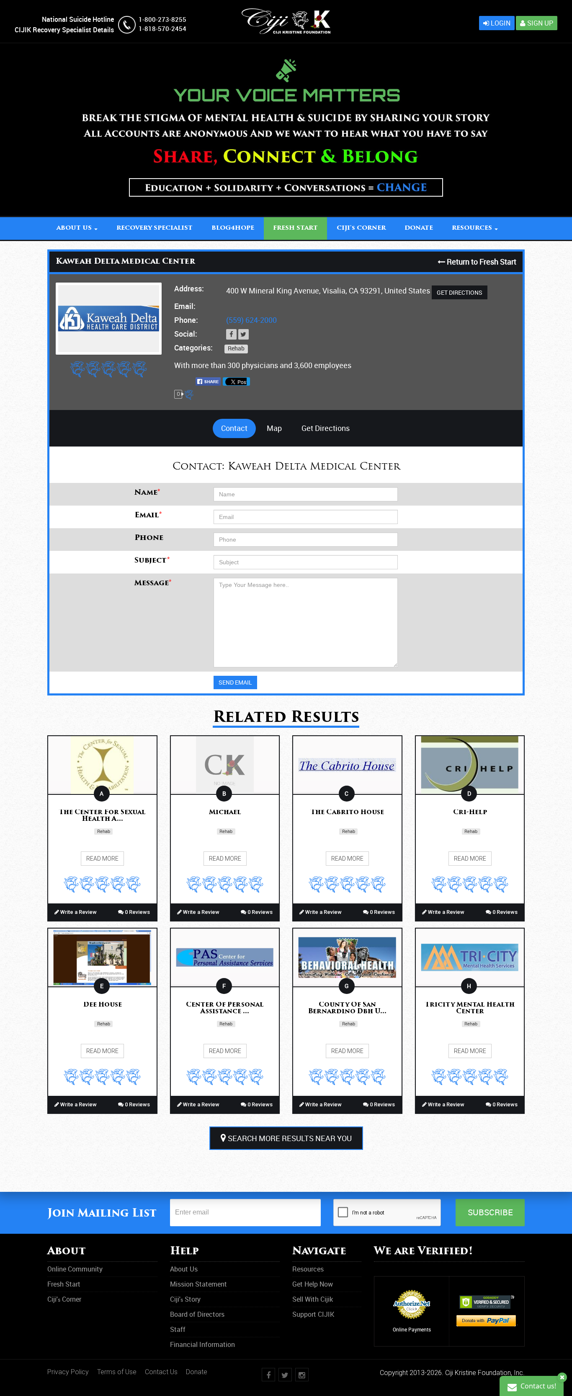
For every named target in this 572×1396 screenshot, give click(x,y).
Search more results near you (289, 1138)
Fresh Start (295, 228)
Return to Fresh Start (480, 262)
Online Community (75, 1269)
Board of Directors (197, 1314)
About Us (184, 1269)
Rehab (236, 348)
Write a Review (78, 912)
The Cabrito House (347, 813)
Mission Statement (198, 1284)
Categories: (193, 348)
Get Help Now (312, 1284)
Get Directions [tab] (325, 428)
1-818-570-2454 (162, 28)
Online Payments (412, 1329)
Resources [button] (473, 228)
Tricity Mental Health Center (470, 1008)
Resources (308, 1269)
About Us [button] (75, 228)
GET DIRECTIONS (459, 292)
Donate (196, 1372)
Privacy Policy (68, 1372)
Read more (102, 858)
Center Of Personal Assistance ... (225, 1008)
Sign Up (539, 23)
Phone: (186, 320)
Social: (185, 334)
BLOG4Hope (232, 228)
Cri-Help (470, 813)
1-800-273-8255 (162, 19)
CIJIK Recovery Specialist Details (64, 29)
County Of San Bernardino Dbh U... (347, 1008)
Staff (178, 1329)
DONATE (419, 228)
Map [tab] (274, 428)
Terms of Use (117, 1372)
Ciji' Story (185, 1299)
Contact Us (161, 1372)
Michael (225, 813)
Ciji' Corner (361, 228)
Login (499, 23)
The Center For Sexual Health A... (102, 816)
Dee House (102, 1005)
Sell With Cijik (312, 1299)
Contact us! (537, 1386)
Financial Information (202, 1344)
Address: (189, 288)
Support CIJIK (313, 1314)
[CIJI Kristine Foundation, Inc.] (286, 13)
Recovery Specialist (154, 228)
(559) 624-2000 (251, 320)
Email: (185, 306)
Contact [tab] (234, 428)
